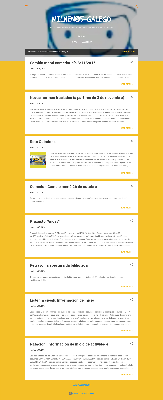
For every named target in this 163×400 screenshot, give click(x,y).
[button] (131, 63)
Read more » (126, 84)
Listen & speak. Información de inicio (62, 300)
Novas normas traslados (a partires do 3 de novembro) (77, 97)
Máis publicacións (82, 385)
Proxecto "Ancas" (45, 221)
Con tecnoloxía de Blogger (83, 393)
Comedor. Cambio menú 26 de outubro (63, 186)
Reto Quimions (43, 141)
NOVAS (74, 42)
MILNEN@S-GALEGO (81, 19)
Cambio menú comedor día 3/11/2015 (63, 63)
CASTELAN (87, 42)
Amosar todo (127, 52)
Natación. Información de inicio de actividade (69, 344)
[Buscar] (136, 7)
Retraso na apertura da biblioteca (59, 265)
